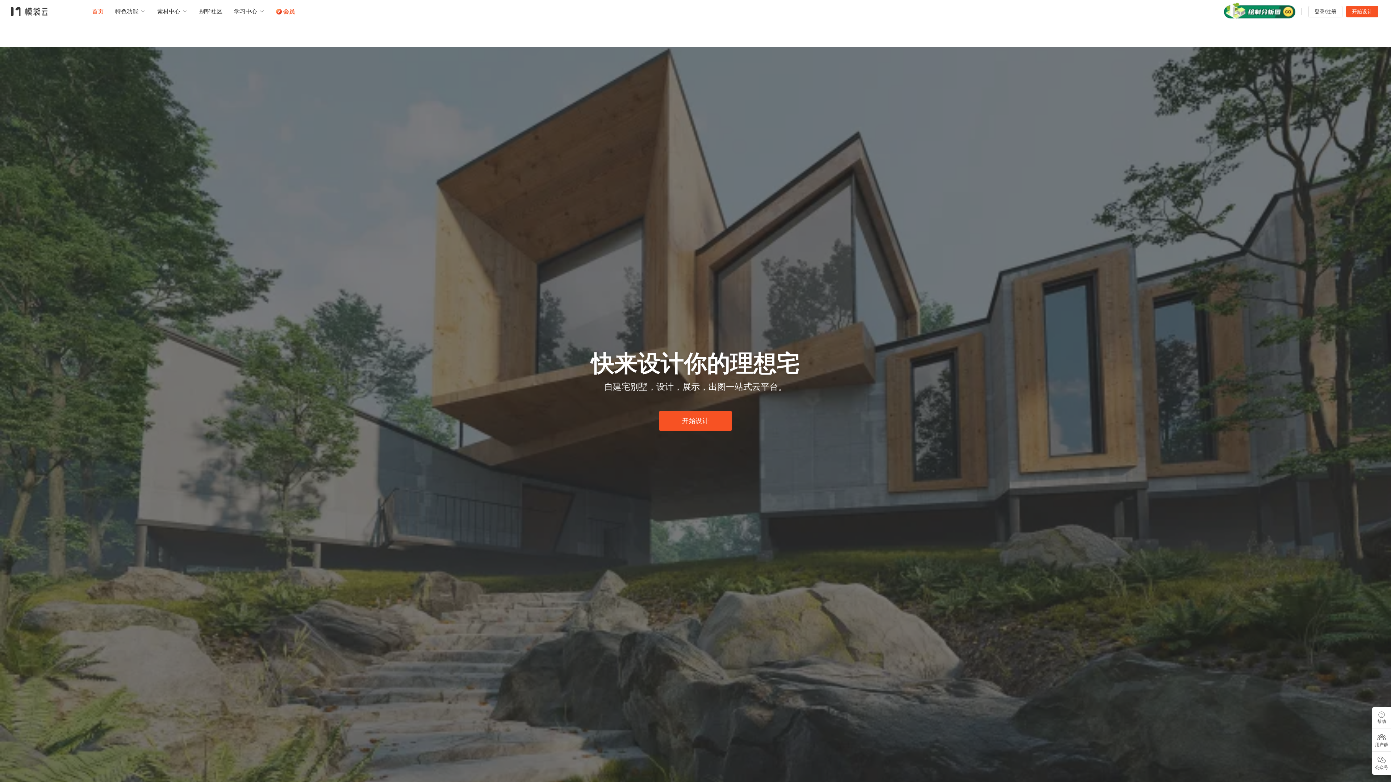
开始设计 (1362, 11)
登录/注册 (1325, 11)
